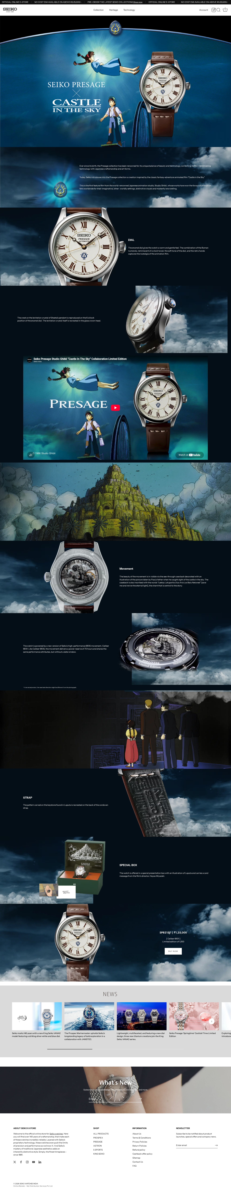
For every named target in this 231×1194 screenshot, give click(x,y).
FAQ (134, 1166)
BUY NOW (173, 951)
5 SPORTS (98, 1150)
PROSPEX (98, 1137)
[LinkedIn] (39, 1162)
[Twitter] (14, 1162)
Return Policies (139, 1145)
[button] (19, 1021)
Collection (98, 10)
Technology (129, 10)
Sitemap (136, 1158)
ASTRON (97, 1145)
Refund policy (138, 1150)
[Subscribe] (140, 1098)
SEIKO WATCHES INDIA (29, 1184)
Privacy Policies (139, 1141)
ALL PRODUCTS (101, 1133)
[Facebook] (21, 1162)
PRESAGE (98, 1141)
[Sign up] (216, 1145)
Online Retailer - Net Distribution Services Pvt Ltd (33, 1186)
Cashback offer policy (142, 1154)
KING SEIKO (98, 1154)
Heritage (113, 10)
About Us (136, 1133)
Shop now (138, 2)
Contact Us (137, 1162)
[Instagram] (213, 10)
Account (203, 10)
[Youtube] (33, 1162)
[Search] (218, 10)
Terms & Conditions (141, 1137)
